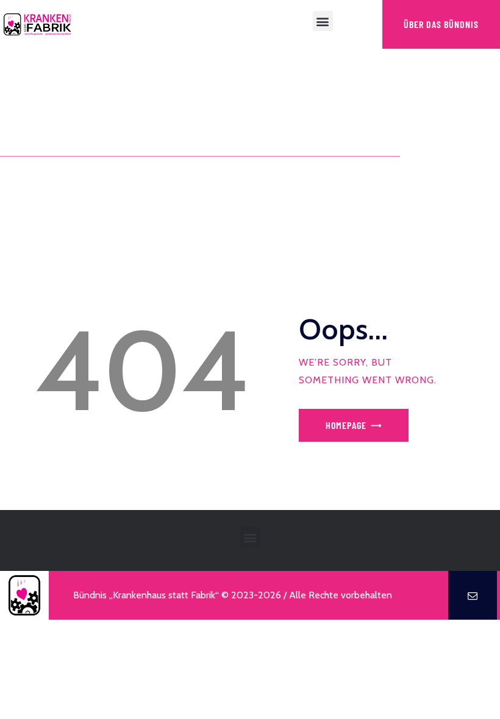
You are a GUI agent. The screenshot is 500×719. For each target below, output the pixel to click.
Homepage (346, 425)
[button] (323, 21)
